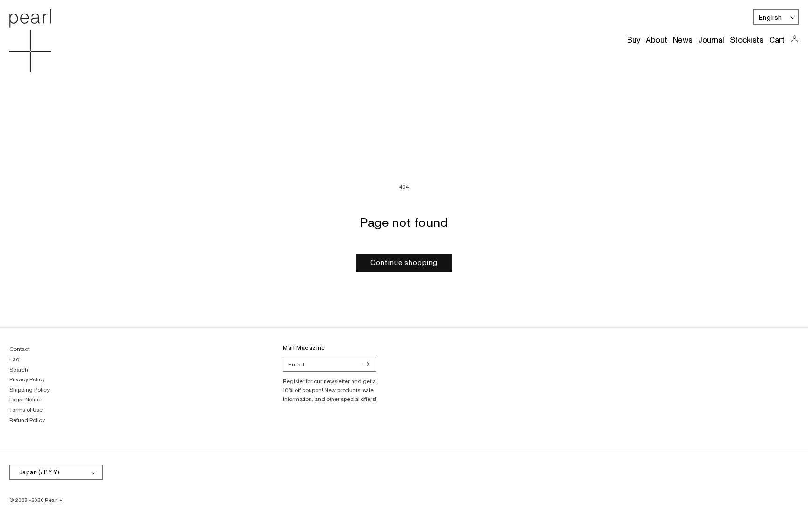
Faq (14, 360)
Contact (19, 349)
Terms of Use (26, 410)
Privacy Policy (27, 380)
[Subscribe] (365, 364)
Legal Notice (25, 400)
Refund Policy (27, 420)
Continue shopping (404, 263)
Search (18, 370)
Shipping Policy (29, 390)
